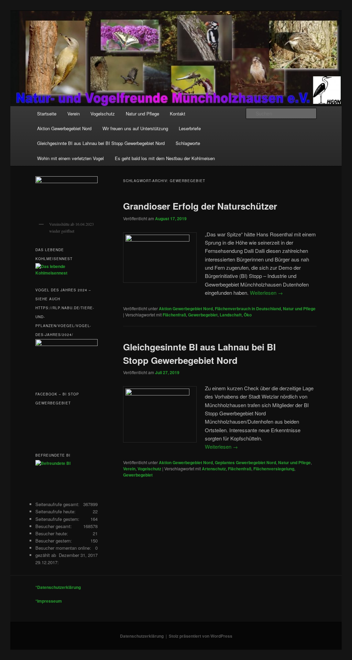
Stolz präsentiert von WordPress (200, 636)
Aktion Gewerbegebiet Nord (64, 128)
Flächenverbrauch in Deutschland (248, 308)
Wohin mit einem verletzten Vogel (70, 158)
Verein (73, 113)
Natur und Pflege (142, 113)
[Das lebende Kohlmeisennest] (66, 273)
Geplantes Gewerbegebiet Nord (245, 462)
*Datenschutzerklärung (58, 587)
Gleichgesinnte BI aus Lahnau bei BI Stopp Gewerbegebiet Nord (101, 143)
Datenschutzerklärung (142, 636)
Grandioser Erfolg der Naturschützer (200, 206)
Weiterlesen (266, 292)
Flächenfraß (174, 315)
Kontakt (177, 113)
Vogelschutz (102, 113)
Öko (248, 315)
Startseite (46, 113)
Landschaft (231, 315)
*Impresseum (48, 601)
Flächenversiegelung (273, 469)
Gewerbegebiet (203, 315)
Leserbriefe (190, 128)
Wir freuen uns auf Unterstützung (135, 128)
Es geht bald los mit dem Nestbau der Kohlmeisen (165, 158)
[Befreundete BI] (52, 463)
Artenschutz (214, 469)
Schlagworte (188, 143)
